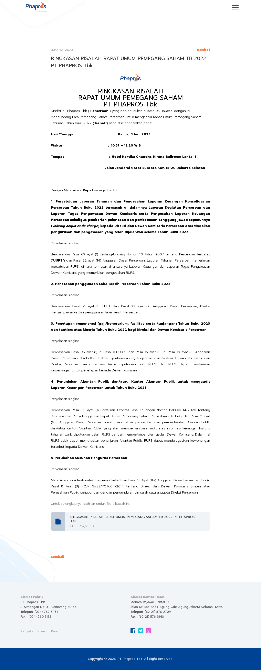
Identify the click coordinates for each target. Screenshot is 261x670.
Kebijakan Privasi (33, 631)
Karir (54, 631)
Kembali (203, 50)
